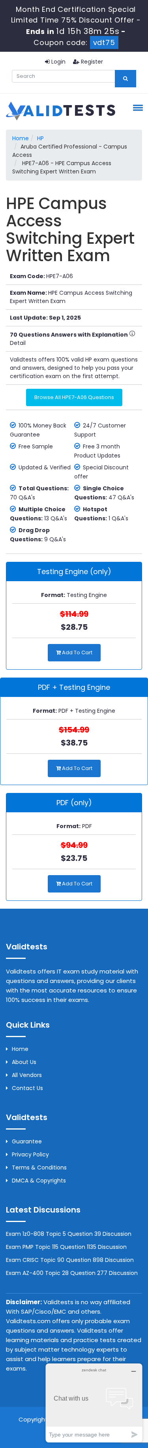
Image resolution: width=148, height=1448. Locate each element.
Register (91, 62)
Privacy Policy (30, 1154)
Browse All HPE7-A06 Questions (74, 397)
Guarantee (27, 1141)
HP (40, 138)
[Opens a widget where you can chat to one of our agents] (94, 1402)
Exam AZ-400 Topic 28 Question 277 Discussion (72, 1273)
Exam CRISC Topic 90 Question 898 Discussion (70, 1260)
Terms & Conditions (39, 1167)
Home (20, 138)
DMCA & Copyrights (39, 1180)
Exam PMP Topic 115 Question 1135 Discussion (66, 1247)
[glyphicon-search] (125, 78)
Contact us (27, 1088)
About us (24, 1062)
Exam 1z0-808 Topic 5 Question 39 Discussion (68, 1234)
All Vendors (27, 1075)
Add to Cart (76, 652)
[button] (136, 107)
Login (58, 62)
